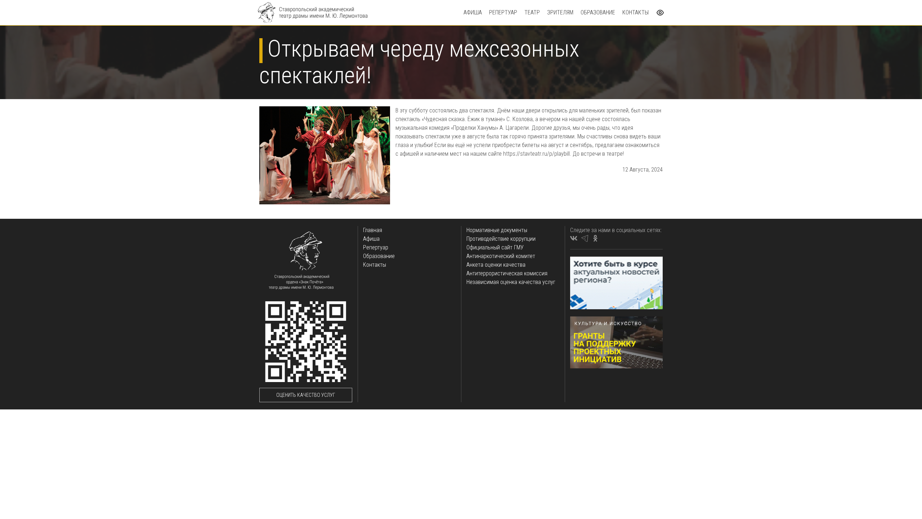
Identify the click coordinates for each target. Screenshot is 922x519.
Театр (532, 12)
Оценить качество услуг (305, 395)
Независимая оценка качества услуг (510, 282)
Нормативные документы (496, 230)
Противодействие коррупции (501, 238)
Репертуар (503, 12)
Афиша (473, 12)
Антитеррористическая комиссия (506, 273)
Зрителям (560, 12)
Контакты (635, 12)
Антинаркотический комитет (500, 256)
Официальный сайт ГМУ (495, 247)
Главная (372, 230)
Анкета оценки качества (495, 264)
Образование (598, 12)
